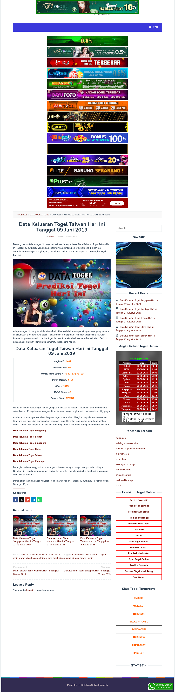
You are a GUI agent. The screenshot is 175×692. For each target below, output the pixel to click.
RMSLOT (138, 598)
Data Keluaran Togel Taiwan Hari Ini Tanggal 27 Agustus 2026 (94, 541)
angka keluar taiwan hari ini (85, 554)
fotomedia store (123, 469)
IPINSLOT (138, 652)
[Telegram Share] (33, 499)
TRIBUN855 (139, 613)
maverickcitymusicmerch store (131, 448)
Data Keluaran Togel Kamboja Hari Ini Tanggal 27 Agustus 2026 (60, 541)
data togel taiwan (56, 557)
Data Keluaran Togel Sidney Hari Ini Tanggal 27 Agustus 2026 (135, 337)
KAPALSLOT (138, 645)
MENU (156, 27)
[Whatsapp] (39, 499)
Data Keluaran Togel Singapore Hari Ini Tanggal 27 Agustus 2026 (27, 541)
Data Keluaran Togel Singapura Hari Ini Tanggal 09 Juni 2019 (87, 570)
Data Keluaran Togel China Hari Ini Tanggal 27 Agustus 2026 (135, 328)
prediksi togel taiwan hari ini (79, 557)
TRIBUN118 (139, 637)
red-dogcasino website (127, 443)
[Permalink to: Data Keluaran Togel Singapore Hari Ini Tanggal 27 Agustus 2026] (28, 525)
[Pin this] (27, 499)
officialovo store (123, 474)
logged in (30, 589)
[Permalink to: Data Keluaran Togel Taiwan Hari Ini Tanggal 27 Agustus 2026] (95, 525)
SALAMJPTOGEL (139, 621)
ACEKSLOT (139, 605)
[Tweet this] (21, 499)
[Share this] (15, 499)
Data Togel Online (32, 554)
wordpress (121, 437)
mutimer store (122, 453)
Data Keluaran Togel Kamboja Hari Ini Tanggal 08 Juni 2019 (36, 570)
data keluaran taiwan (36, 557)
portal (118, 485)
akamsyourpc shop (125, 464)
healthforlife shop (124, 480)
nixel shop (121, 458)
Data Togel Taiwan (51, 554)
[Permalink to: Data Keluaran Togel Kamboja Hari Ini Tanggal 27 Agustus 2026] (62, 525)
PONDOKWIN (139, 629)
